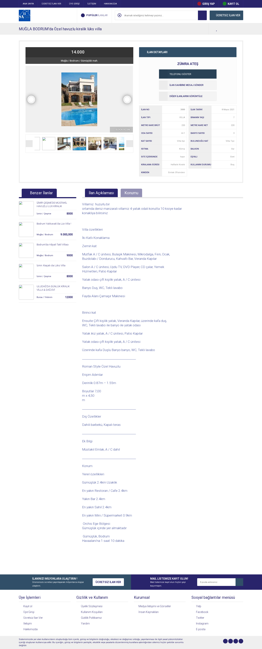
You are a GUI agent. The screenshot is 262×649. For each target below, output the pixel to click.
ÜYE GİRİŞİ (74, 3)
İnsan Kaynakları (148, 612)
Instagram (202, 623)
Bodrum (74, 60)
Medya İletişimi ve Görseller (154, 606)
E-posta (200, 629)
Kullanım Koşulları (92, 612)
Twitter (200, 617)
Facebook (202, 612)
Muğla (64, 60)
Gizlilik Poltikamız (91, 617)
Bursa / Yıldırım (44, 297)
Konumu (131, 193)
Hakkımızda (30, 629)
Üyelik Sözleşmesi (91, 606)
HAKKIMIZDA (110, 3)
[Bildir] (239, 29)
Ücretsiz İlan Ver (33, 617)
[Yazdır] (232, 29)
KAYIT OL (233, 3)
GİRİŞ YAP (208, 3)
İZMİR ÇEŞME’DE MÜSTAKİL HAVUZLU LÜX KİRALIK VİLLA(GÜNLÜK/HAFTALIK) (52, 206)
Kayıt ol (27, 606)
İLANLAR (97, 15)
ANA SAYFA (28, 3)
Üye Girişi (28, 612)
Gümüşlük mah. (89, 60)
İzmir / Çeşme (44, 213)
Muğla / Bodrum (45, 234)
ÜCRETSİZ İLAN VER (51, 3)
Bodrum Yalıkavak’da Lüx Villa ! (54, 223)
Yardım (85, 623)
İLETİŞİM (91, 3)
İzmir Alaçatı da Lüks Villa (51, 265)
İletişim (27, 623)
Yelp (198, 606)
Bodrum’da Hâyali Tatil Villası (53, 244)
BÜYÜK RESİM (122, 129)
